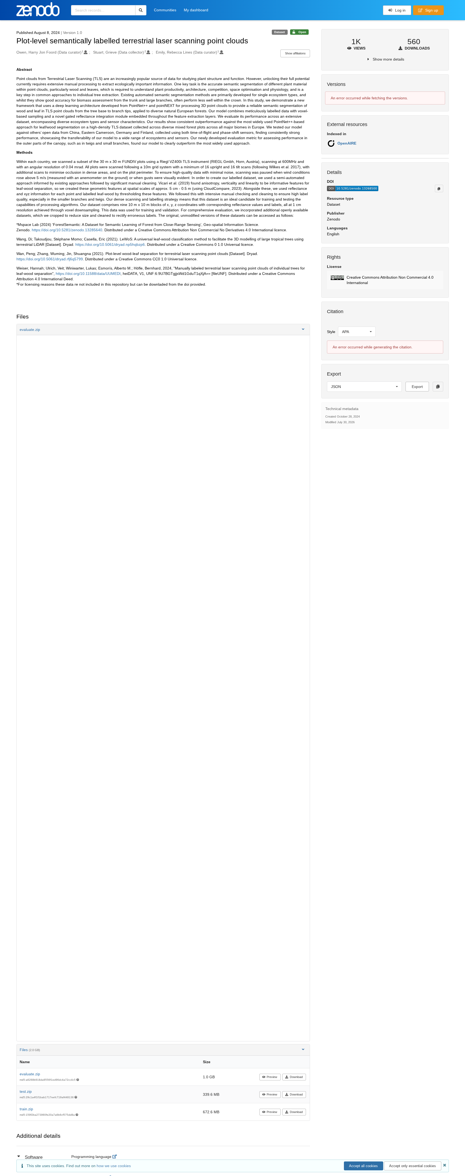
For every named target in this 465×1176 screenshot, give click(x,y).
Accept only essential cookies (412, 1166)
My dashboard (196, 10)
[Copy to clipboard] (439, 188)
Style (331, 332)
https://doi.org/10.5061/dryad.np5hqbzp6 (110, 244)
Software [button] (34, 1157)
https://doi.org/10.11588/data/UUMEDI (88, 273)
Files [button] (30, 1050)
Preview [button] (272, 1077)
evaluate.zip (30, 1074)
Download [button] (296, 1077)
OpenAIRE (346, 143)
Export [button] (417, 386)
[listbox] (357, 332)
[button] (163, 329)
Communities (165, 10)
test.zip (26, 1091)
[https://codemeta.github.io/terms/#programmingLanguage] (116, 1156)
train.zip (26, 1109)
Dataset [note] (279, 32)
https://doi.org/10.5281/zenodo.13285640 (67, 230)
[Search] (140, 10)
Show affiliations (295, 53)
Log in (400, 10)
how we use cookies (114, 1166)
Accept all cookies (363, 1166)
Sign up (431, 10)
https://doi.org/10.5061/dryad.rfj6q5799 (49, 259)
